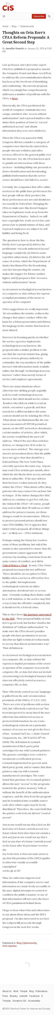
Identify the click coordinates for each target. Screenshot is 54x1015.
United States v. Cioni (14, 565)
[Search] (49, 16)
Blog (19, 943)
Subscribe (39, 16)
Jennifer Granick (15, 48)
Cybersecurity (29, 943)
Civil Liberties (9, 946)
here (15, 98)
